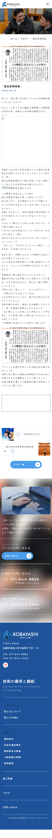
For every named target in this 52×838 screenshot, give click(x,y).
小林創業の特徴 (12, 757)
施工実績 (8, 778)
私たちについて (12, 711)
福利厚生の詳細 (12, 751)
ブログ (24, 39)
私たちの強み (11, 717)
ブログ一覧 (19, 464)
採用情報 (9, 763)
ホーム (14, 39)
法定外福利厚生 (12, 745)
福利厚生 (9, 739)
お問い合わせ (11, 556)
